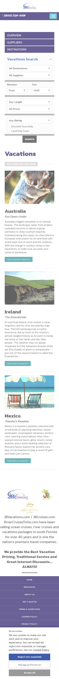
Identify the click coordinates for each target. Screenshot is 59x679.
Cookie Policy (41, 650)
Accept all (29, 672)
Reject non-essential (29, 657)
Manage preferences (29, 664)
